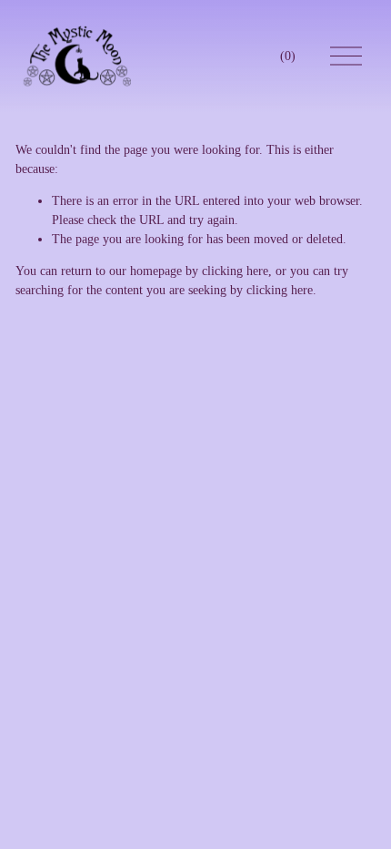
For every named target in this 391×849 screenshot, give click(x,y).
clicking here (235, 271)
